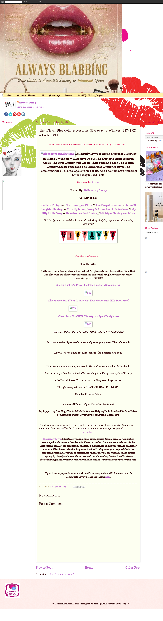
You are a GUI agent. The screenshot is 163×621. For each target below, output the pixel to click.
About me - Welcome (26, 95)
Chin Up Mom (76, 209)
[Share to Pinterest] (83, 487)
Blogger (124, 603)
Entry (84, 432)
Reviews (68, 95)
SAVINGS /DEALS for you (90, 95)
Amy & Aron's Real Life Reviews (108, 209)
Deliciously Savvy (95, 190)
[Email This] (74, 487)
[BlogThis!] (77, 487)
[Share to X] (79, 487)
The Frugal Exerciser (109, 205)
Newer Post (44, 567)
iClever (95, 182)
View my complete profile (31, 106)
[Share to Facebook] (81, 487)
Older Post (132, 567)
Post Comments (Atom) (62, 574)
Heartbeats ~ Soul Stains (81, 213)
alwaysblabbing (27, 102)
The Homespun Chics (78, 205)
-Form (91, 432)
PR (42, 95)
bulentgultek (99, 603)
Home (9, 95)
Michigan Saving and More (117, 213)
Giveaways (54, 95)
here (107, 476)
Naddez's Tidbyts (51, 205)
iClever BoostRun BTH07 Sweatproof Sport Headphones (88, 316)
